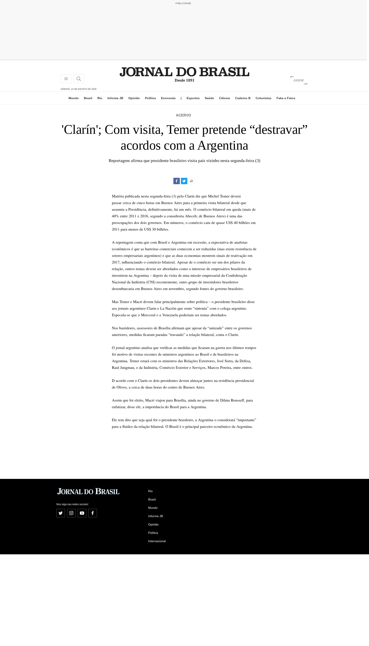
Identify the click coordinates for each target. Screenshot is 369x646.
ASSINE (298, 80)
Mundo (74, 98)
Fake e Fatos (286, 98)
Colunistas (263, 98)
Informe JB (115, 98)
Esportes (193, 98)
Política (150, 98)
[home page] (184, 71)
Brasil (88, 98)
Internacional (157, 541)
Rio (99, 98)
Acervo (183, 115)
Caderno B (242, 98)
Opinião (134, 98)
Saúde (209, 98)
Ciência (224, 98)
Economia (168, 98)
